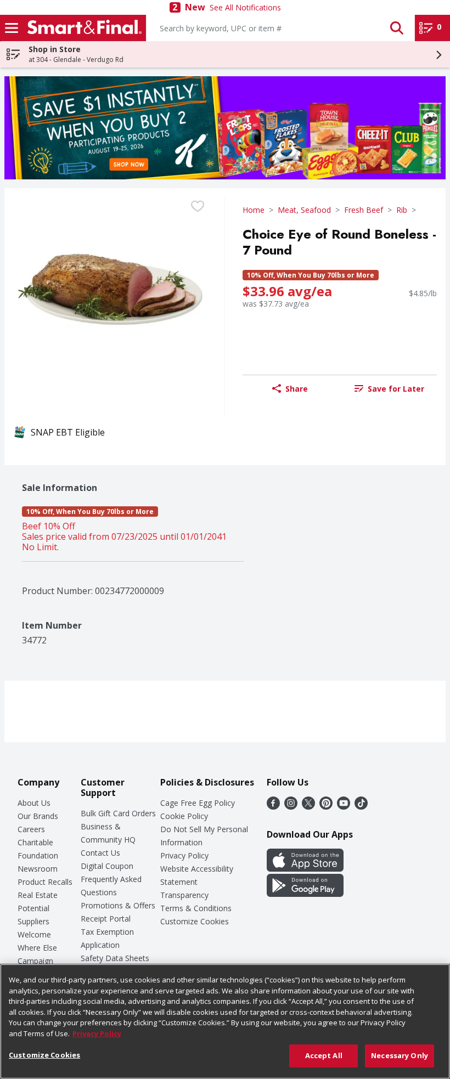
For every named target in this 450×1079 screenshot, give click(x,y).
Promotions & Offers (118, 905)
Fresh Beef (363, 210)
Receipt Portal (106, 918)
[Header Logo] (82, 28)
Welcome (34, 934)
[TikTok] (361, 806)
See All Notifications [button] (245, 7)
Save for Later (396, 388)
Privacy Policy (184, 855)
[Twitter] (308, 806)
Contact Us (100, 853)
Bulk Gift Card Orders (118, 813)
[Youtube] (343, 806)
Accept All (323, 1055)
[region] (225, 1021)
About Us (34, 803)
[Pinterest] (326, 806)
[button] (396, 28)
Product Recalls (45, 882)
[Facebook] (273, 806)
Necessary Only (399, 1055)
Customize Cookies (194, 921)
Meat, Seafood (304, 210)
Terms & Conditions (196, 908)
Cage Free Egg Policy (197, 803)
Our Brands (38, 816)
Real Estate (38, 895)
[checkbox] (197, 206)
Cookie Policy (184, 816)
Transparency (184, 895)
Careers (31, 829)
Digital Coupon (107, 866)
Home (254, 210)
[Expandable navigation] (11, 28)
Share (296, 388)
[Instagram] (290, 806)
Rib (401, 210)
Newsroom (38, 868)
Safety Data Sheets (115, 958)
